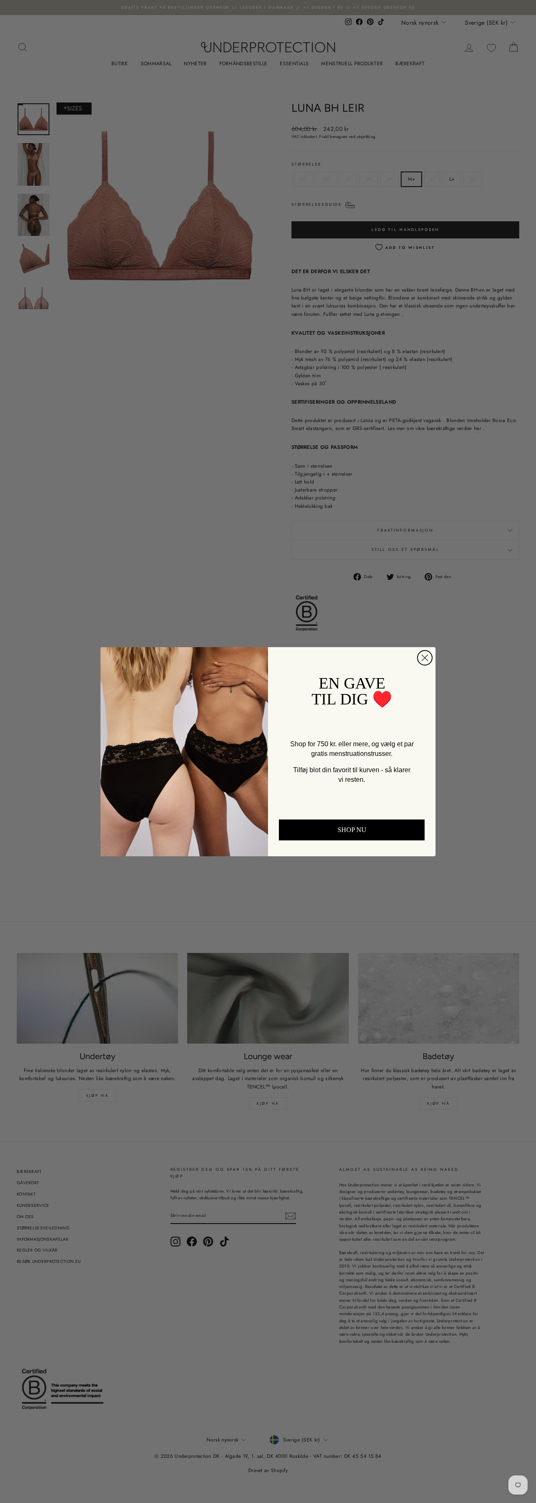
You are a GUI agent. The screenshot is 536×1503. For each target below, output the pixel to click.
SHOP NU (352, 829)
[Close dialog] (424, 657)
